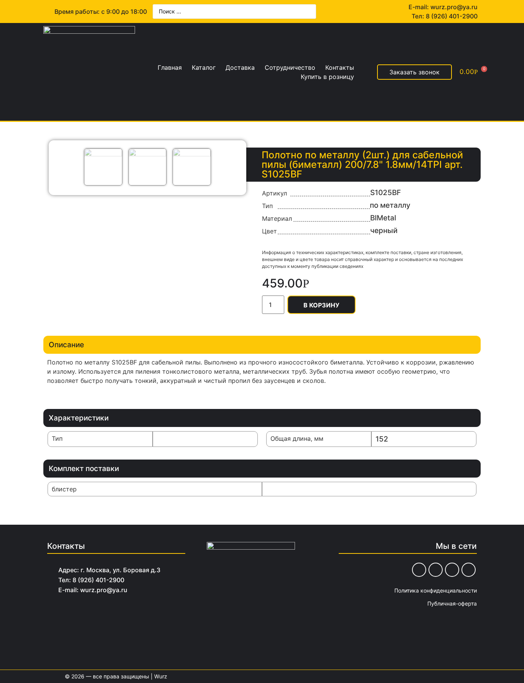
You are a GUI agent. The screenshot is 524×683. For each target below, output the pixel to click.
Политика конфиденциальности (435, 590)
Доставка (240, 67)
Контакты (339, 67)
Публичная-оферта (452, 603)
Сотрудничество (290, 67)
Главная (170, 67)
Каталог (204, 67)
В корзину (321, 305)
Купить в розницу (327, 76)
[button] (414, 72)
